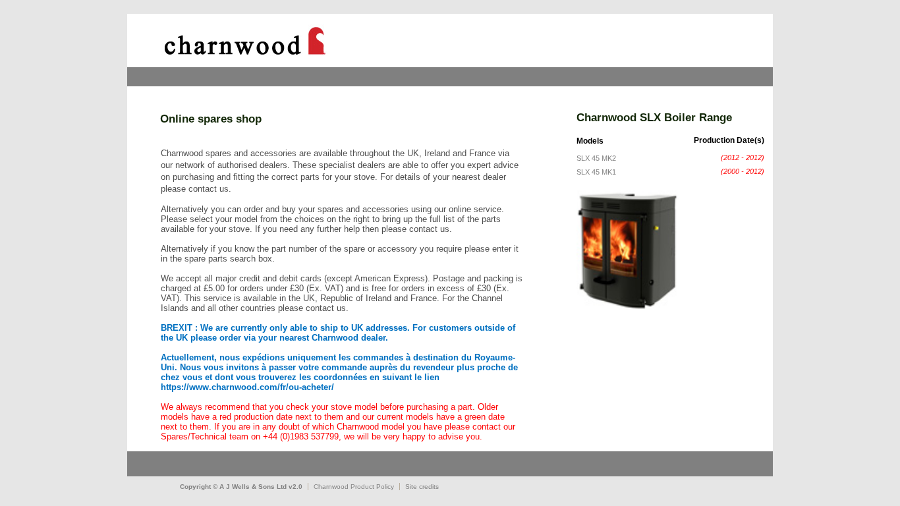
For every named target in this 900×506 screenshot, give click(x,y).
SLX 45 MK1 (596, 172)
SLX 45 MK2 (596, 158)
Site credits (422, 486)
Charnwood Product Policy (354, 486)
